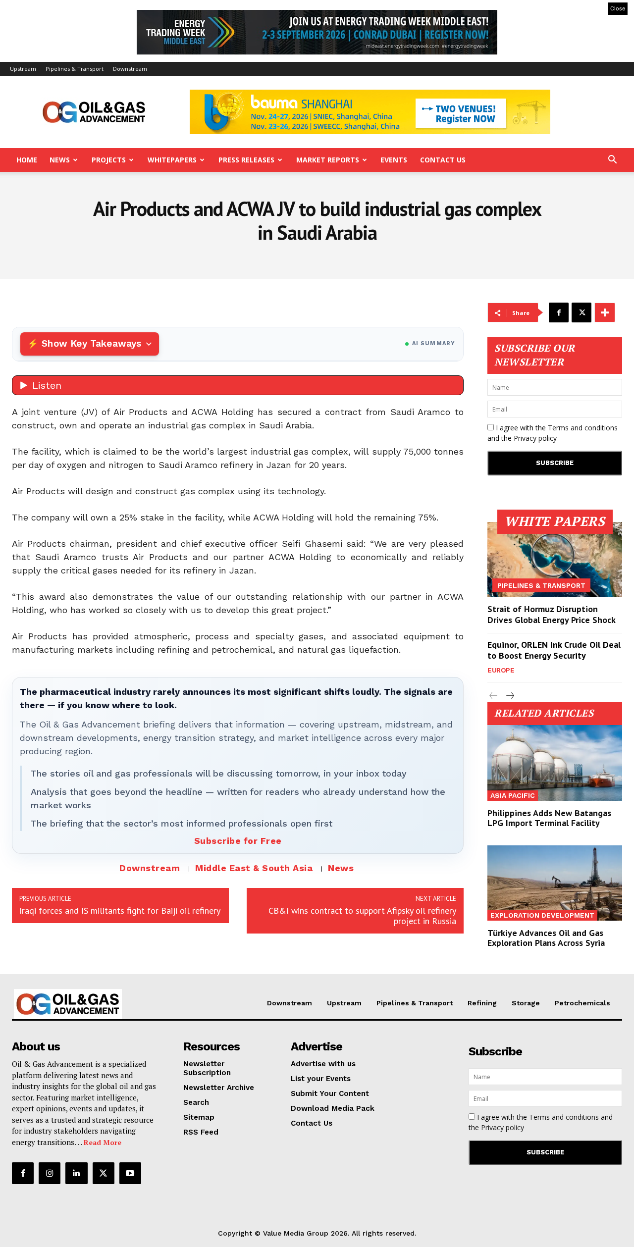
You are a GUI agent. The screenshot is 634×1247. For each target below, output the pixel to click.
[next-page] (509, 696)
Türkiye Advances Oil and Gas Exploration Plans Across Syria (546, 937)
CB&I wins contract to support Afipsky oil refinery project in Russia (362, 916)
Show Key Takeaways (91, 343)
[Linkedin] (76, 1173)
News (60, 159)
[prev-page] (493, 696)
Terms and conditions (583, 427)
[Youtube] (130, 1173)
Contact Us (443, 159)
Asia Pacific (512, 795)
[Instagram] (49, 1173)
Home (26, 159)
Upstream (23, 68)
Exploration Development (542, 915)
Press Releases (246, 159)
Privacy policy (535, 438)
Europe (500, 670)
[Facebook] (559, 312)
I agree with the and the (552, 433)
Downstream (130, 68)
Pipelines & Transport (75, 68)
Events (393, 159)
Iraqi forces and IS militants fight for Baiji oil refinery (119, 910)
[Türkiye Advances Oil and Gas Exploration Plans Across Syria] (554, 883)
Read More (102, 1142)
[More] (604, 312)
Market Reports (327, 159)
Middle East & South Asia (254, 868)
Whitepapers (172, 159)
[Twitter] (581, 312)
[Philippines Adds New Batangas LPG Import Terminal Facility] (554, 762)
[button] (612, 160)
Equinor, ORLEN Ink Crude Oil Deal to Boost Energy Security (554, 650)
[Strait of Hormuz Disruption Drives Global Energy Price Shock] (554, 559)
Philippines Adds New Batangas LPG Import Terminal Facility (549, 818)
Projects (109, 159)
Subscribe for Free (238, 840)
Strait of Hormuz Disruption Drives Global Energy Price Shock (551, 614)
